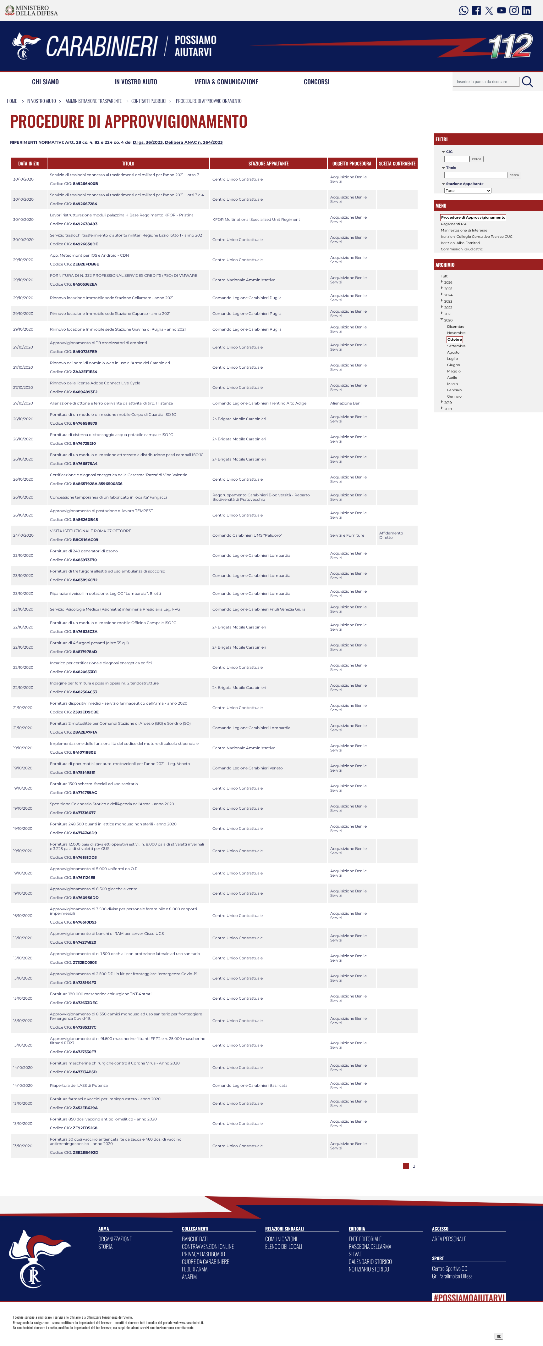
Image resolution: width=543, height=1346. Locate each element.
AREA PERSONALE (449, 1239)
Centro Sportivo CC (449, 1268)
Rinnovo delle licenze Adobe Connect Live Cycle (95, 383)
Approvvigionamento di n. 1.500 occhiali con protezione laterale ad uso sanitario (125, 953)
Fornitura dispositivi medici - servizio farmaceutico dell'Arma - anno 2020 (118, 703)
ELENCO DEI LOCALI (283, 1246)
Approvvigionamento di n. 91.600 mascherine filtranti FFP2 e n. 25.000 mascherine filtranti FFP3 (127, 1040)
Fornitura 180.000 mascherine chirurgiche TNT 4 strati (100, 993)
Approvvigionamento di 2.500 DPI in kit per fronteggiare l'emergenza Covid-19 (123, 973)
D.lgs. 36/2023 (148, 142)
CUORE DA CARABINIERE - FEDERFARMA (207, 1265)
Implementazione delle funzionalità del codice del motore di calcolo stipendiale (124, 743)
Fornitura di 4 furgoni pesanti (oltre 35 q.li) (89, 642)
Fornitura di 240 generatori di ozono (84, 551)
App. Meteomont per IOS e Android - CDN (89, 255)
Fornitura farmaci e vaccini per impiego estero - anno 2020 (105, 1099)
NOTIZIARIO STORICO (369, 1269)
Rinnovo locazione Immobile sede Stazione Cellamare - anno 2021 (111, 297)
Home (12, 100)
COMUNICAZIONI (281, 1239)
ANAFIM (189, 1276)
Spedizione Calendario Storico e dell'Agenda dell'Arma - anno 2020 (112, 803)
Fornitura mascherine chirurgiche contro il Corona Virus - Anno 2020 (115, 1063)
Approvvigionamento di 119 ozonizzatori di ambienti (98, 342)
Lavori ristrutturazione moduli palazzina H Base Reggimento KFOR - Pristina (122, 215)
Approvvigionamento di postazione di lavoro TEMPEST (101, 510)
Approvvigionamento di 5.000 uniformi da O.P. (94, 868)
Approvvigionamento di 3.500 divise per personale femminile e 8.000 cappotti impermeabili (123, 911)
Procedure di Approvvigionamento (209, 100)
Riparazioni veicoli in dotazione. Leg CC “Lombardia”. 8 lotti (105, 593)
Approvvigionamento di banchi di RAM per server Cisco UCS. (107, 933)
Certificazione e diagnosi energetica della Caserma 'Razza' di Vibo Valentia (118, 474)
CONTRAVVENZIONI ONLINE (208, 1246)
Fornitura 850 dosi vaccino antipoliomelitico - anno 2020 (103, 1119)
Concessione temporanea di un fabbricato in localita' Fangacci (108, 497)
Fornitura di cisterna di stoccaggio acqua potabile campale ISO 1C (111, 434)
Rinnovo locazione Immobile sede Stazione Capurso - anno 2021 (110, 313)
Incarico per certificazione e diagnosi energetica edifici (101, 663)
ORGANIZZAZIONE (115, 1239)
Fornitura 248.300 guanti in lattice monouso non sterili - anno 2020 (113, 824)
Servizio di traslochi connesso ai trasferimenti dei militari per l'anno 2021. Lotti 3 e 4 (127, 195)
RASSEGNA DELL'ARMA (370, 1246)
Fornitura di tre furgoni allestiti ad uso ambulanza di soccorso (107, 571)
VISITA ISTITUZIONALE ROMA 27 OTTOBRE (90, 530)
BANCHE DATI (195, 1239)
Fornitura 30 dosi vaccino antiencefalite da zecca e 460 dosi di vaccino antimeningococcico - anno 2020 (116, 1141)
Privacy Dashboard (65, 1335)
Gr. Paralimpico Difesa (452, 1276)
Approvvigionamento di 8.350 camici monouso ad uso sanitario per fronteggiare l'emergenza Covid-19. (126, 1016)
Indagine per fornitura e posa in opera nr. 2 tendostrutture (104, 683)
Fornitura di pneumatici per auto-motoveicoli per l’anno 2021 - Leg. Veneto (120, 763)
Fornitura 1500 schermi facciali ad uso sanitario (94, 783)
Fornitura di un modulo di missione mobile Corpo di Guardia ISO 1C (113, 414)
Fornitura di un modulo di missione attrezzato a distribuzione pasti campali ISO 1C (127, 454)
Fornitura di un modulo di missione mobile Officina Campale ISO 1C (113, 622)
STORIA (105, 1246)
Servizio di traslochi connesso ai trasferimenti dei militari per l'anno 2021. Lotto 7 (124, 174)
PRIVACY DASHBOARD (203, 1254)
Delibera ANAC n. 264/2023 (194, 142)
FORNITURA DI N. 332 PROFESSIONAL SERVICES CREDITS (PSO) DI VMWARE (123, 275)
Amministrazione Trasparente (94, 100)
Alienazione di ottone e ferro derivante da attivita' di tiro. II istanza (111, 403)
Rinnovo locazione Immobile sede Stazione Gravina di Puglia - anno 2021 (118, 329)
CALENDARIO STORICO (370, 1261)
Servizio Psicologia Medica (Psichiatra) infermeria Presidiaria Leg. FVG (115, 609)
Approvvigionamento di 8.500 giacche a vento (94, 888)
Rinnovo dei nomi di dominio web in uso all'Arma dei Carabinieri (110, 362)
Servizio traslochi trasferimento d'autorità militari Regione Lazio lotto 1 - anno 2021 (126, 235)
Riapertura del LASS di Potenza (79, 1085)
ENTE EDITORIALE (365, 1239)
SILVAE (355, 1254)
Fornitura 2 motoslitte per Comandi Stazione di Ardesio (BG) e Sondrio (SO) (120, 723)
